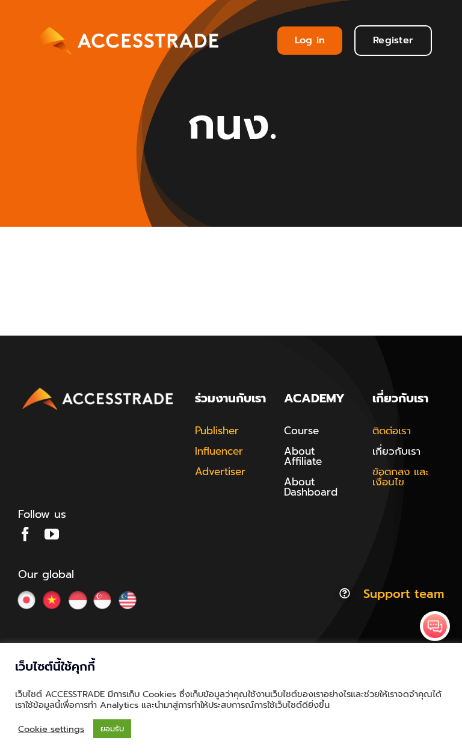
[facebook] (25, 534)
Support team (403, 594)
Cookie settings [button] (51, 729)
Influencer (219, 451)
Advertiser (220, 471)
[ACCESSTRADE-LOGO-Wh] (124, 24)
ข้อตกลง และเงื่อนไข (400, 477)
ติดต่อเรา (391, 430)
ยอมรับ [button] (112, 728)
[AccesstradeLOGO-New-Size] (98, 388)
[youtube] (52, 534)
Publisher (217, 430)
